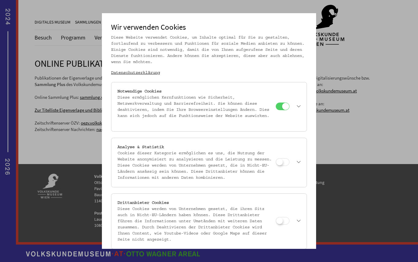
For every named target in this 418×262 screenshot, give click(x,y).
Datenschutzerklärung (135, 73)
